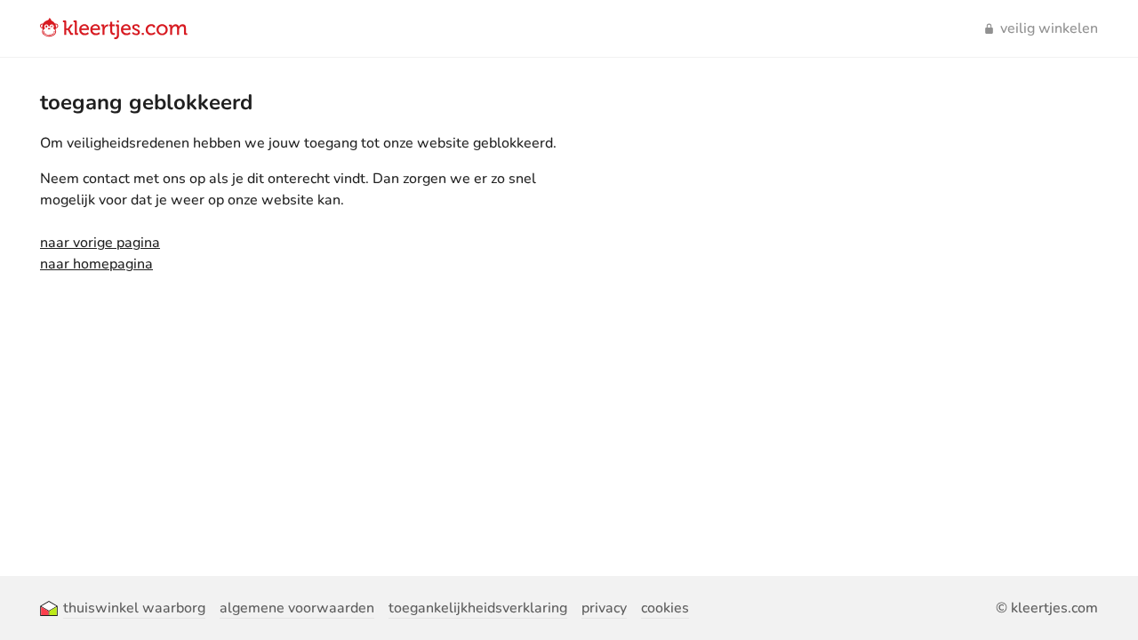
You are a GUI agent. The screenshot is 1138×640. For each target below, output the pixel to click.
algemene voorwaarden (297, 608)
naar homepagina (96, 264)
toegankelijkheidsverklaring (478, 608)
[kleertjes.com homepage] (114, 28)
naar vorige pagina (100, 242)
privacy (604, 608)
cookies (665, 608)
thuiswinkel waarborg (134, 608)
